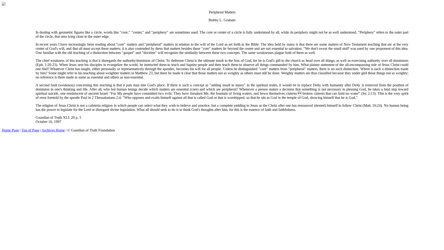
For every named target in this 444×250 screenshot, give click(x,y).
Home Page (10, 130)
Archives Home (53, 130)
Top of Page (30, 130)
